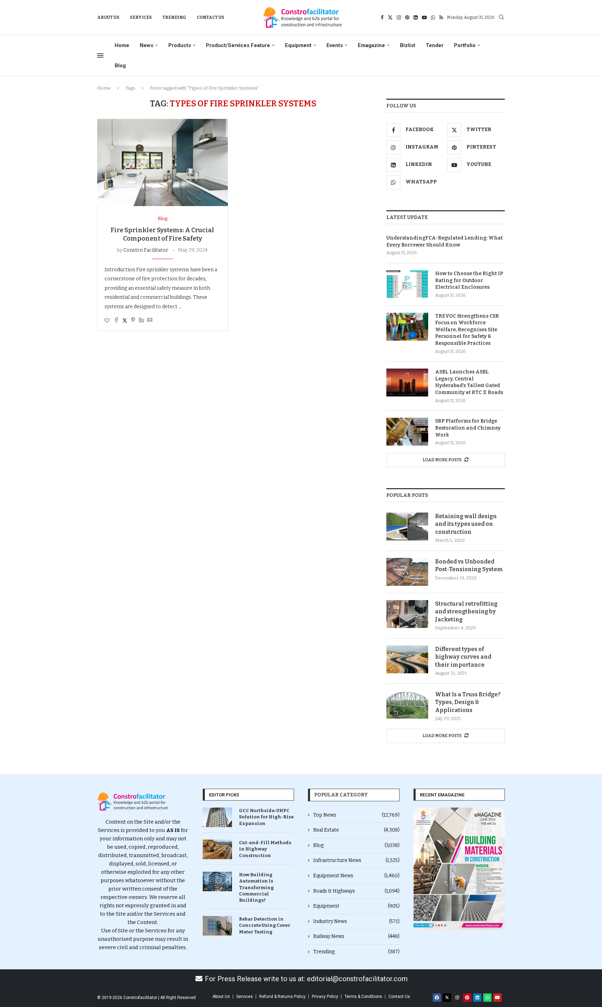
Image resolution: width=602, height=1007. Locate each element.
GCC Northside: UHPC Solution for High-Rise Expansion (266, 817)
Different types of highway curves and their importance (463, 657)
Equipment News (356, 876)
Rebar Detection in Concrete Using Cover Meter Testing (264, 925)
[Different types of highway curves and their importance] (407, 659)
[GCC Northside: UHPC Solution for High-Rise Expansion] (217, 817)
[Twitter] (390, 17)
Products (179, 45)
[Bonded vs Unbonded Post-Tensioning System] (407, 572)
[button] (421, 869)
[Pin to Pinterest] (133, 320)
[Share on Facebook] (116, 320)
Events (334, 45)
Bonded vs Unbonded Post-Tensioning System (469, 565)
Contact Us (210, 17)
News (146, 45)
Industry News (356, 921)
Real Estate (356, 830)
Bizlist (407, 45)
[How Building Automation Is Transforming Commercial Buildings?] (217, 881)
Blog (120, 65)
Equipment (298, 45)
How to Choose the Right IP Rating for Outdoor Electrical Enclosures (469, 280)
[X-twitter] (447, 997)
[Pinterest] (407, 17)
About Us (108, 17)
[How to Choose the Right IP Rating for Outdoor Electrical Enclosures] (407, 284)
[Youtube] (424, 17)
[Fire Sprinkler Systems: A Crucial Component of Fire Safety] (162, 162)
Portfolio (465, 45)
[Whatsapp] (433, 17)
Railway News (356, 936)
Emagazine (371, 45)
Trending (174, 17)
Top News (356, 815)
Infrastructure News (356, 860)
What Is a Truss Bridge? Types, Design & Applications (468, 702)
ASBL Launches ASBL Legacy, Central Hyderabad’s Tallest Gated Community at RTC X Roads (469, 382)
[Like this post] (107, 321)
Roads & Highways (356, 891)
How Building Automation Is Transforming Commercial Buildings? (256, 887)
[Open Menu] (100, 55)
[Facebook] (382, 17)
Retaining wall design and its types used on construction (466, 524)
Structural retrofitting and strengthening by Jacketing (466, 611)
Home (122, 45)
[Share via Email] (149, 320)
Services (141, 17)
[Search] (501, 18)
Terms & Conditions (363, 996)
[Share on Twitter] (124, 320)
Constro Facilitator (145, 250)
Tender (434, 45)
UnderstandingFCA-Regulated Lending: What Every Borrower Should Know (444, 241)
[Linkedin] (415, 17)
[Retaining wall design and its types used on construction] (407, 526)
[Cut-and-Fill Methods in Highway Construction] (217, 849)
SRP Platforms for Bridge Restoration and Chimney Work (468, 428)
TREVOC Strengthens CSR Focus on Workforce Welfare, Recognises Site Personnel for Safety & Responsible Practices (467, 329)
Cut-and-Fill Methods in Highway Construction (265, 849)
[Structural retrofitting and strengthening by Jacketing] (407, 614)
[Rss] (441, 17)
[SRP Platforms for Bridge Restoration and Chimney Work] (407, 432)
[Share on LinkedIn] (141, 320)
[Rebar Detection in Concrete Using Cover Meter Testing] (217, 926)
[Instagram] (398, 17)
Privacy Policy (325, 996)
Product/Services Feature (238, 45)
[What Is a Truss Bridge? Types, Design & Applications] (407, 705)
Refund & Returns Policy (282, 996)
